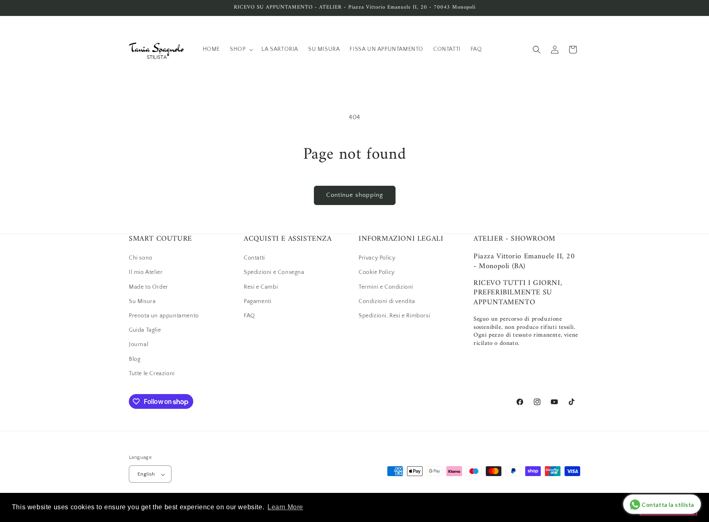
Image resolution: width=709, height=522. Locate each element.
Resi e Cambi (261, 287)
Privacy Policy (377, 258)
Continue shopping (354, 194)
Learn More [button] (285, 507)
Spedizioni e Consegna (274, 272)
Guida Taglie (145, 330)
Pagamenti (257, 301)
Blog (134, 359)
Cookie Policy (377, 272)
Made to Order (148, 287)
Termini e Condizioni (386, 287)
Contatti (254, 258)
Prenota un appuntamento (164, 315)
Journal (138, 345)
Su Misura (142, 301)
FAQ (249, 315)
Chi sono (141, 258)
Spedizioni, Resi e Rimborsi (394, 315)
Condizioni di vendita (387, 301)
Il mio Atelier (145, 272)
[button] (240, 49)
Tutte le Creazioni (152, 373)
